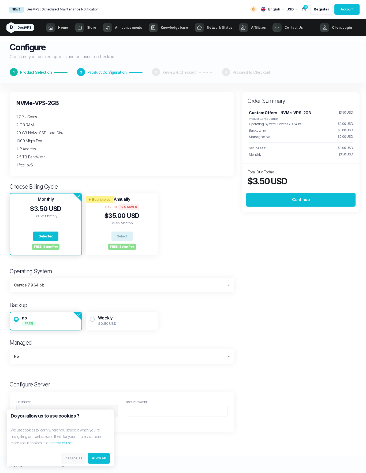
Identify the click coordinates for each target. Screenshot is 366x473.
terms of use (62, 443)
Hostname (23, 402)
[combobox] (122, 285)
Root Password (136, 402)
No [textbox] (16, 356)
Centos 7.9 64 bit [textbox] (29, 285)
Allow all (99, 458)
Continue (301, 199)
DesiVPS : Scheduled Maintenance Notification (63, 9)
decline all (73, 458)
